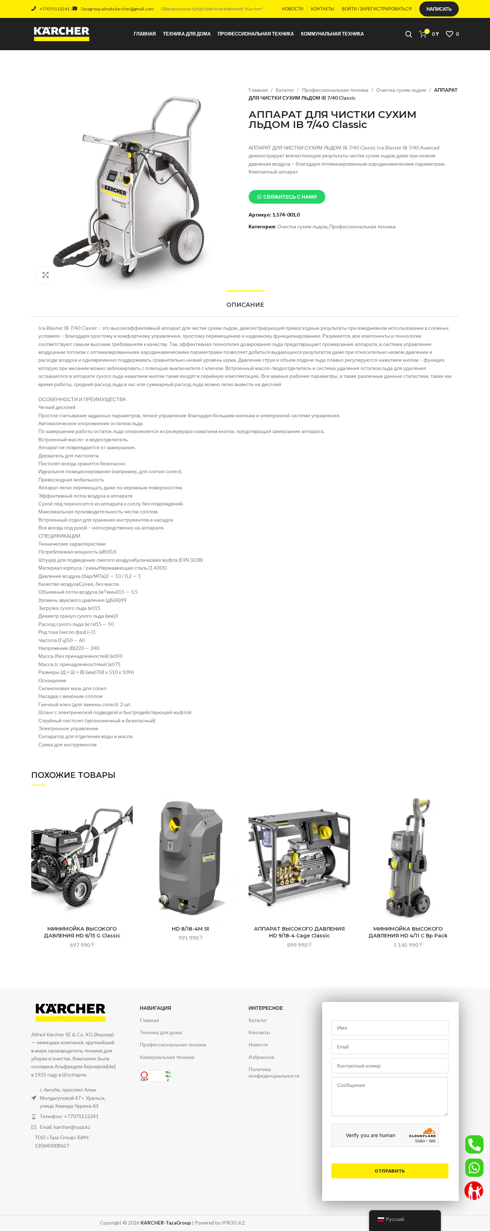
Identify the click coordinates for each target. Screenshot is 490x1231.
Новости (258, 1044)
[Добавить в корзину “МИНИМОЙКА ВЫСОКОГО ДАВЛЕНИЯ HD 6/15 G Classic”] (127, 821)
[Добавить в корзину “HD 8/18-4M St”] (236, 821)
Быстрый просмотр (127, 837)
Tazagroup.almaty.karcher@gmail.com (117, 8)
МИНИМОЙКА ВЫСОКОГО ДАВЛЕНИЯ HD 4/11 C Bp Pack (408, 932)
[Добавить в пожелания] (127, 805)
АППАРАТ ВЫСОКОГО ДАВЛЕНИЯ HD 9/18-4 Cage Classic (299, 932)
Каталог (285, 90)
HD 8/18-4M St (190, 929)
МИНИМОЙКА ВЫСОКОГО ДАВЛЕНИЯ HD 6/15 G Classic (82, 932)
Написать (439, 9)
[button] (287, 197)
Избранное (261, 1057)
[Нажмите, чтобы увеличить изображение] (46, 275)
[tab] (244, 304)
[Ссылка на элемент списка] (74, 1116)
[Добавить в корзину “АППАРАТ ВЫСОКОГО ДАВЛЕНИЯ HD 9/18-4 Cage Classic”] (345, 821)
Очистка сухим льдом (401, 90)
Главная (259, 90)
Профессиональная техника (335, 90)
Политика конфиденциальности (274, 1072)
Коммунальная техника (167, 1057)
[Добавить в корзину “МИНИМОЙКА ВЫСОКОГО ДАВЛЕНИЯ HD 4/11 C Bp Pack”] (453, 821)
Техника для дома (161, 1032)
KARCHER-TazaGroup (166, 1223)
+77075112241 (54, 8)
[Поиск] (409, 34)
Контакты (259, 1032)
